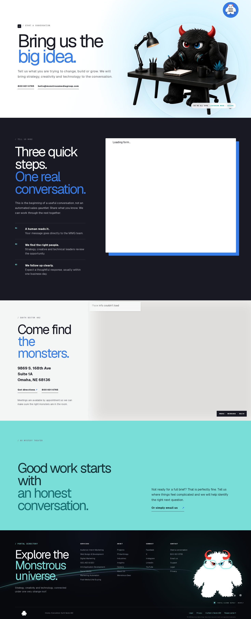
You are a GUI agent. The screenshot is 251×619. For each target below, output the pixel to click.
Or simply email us (167, 508)
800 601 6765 (26, 86)
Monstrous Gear (124, 575)
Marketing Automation (89, 575)
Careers (120, 567)
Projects (120, 550)
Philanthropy (122, 554)
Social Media (85, 571)
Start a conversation (178, 550)
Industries (121, 558)
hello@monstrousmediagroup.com (58, 86)
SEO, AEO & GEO (87, 562)
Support (173, 562)
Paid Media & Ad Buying (90, 579)
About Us (121, 571)
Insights (120, 562)
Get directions (27, 389)
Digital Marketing (87, 558)
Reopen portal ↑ (230, 613)
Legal (172, 567)
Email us (174, 558)
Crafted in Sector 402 (213, 613)
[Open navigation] (231, 10)
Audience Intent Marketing (92, 550)
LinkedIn (149, 562)
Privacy (173, 571)
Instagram (150, 558)
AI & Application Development (92, 567)
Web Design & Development (92, 554)
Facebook (150, 550)
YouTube (149, 567)
